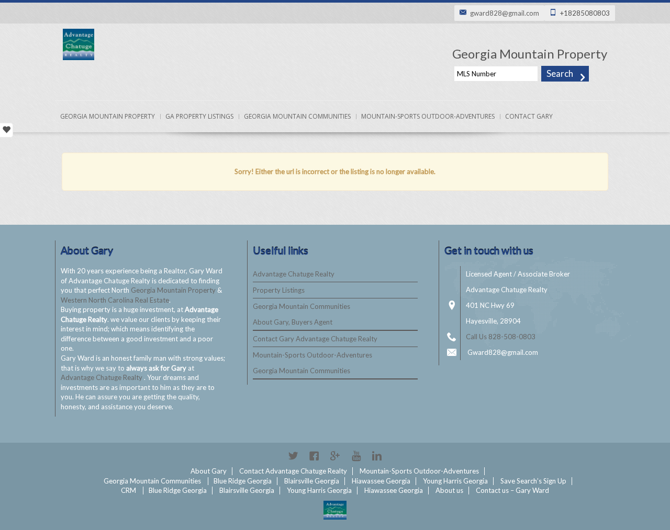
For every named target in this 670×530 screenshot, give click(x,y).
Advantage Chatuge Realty (102, 377)
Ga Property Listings (199, 116)
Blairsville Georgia (311, 481)
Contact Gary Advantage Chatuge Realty (315, 339)
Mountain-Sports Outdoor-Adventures (428, 116)
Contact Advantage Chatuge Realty (293, 471)
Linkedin (377, 456)
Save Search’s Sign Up (533, 481)
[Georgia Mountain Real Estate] (335, 510)
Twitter (293, 456)
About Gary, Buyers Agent (292, 322)
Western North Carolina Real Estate (115, 300)
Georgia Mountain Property (107, 116)
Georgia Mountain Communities (297, 116)
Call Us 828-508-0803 (500, 336)
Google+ (335, 456)
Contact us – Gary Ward (512, 490)
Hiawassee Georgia (381, 481)
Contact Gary (529, 116)
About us (449, 490)
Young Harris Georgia (455, 481)
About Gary (209, 471)
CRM (128, 490)
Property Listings (279, 290)
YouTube (356, 456)
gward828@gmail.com (504, 13)
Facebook (314, 456)
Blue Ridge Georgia (243, 481)
